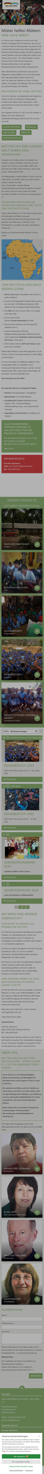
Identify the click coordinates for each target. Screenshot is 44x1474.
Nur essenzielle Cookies (21, 1462)
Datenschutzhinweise (16, 1470)
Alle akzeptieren (19, 1456)
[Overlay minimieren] (39, 1436)
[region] (21, 1445)
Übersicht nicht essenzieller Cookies (21, 1466)
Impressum (29, 1470)
